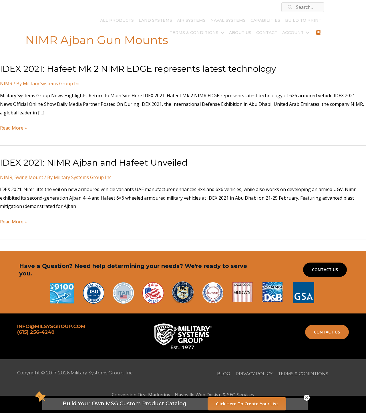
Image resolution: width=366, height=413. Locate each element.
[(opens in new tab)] (303, 292)
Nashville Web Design (198, 395)
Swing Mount (29, 177)
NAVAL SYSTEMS (228, 20)
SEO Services (240, 395)
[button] (222, 33)
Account (293, 32)
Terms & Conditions (194, 32)
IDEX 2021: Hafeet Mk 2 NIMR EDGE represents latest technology (138, 68)
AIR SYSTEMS (191, 20)
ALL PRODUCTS (117, 20)
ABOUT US (240, 32)
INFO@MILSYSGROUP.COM (51, 326)
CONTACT (266, 32)
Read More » (13, 128)
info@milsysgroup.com (89, 9)
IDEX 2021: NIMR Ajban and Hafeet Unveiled (94, 162)
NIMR (6, 83)
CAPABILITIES (265, 20)
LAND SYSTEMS (155, 20)
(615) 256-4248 (53, 7)
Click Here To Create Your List (247, 403)
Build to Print (303, 20)
